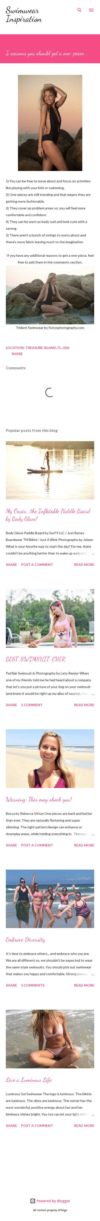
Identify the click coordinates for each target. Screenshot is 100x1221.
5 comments (32, 985)
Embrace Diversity (25, 939)
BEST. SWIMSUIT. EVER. (36, 659)
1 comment (31, 705)
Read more (84, 564)
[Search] (80, 9)
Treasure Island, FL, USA (47, 348)
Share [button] (17, 354)
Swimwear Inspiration (24, 14)
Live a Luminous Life (29, 1079)
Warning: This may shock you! (39, 799)
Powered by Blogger (53, 1201)
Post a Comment (37, 564)
